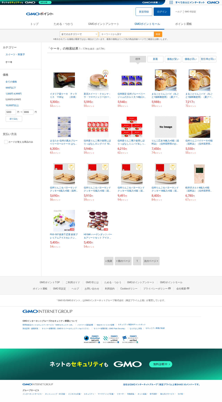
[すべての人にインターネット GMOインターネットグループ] (198, 2)
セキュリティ (89, 394)
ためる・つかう (63, 24)
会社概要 (181, 288)
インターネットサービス (32, 394)
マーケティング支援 (105, 394)
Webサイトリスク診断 (105, 325)
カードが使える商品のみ (20, 142)
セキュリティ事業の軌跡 (155, 328)
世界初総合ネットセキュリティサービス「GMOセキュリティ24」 (48, 325)
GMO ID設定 (190, 11)
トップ (34, 24)
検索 (158, 34)
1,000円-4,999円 (14, 93)
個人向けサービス (167, 394)
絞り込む (14, 119)
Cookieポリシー (129, 288)
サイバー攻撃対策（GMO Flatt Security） (110, 328)
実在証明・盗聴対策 (30, 328)
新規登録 (144, 11)
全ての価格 (11, 81)
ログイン (162, 11)
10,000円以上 (12, 105)
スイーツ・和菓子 (15, 54)
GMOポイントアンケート (103, 24)
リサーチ (120, 394)
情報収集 (130, 394)
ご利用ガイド (73, 282)
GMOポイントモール (147, 24)
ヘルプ (179, 11)
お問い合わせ (92, 288)
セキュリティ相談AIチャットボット (132, 324)
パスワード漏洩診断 (85, 325)
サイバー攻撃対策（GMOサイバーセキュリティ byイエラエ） (66, 328)
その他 (180, 394)
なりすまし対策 (136, 328)
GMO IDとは (92, 282)
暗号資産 (153, 394)
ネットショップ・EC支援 (55, 394)
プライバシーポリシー (155, 288)
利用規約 (110, 288)
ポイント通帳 (183, 24)
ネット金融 (142, 394)
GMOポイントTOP (50, 282)
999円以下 (11, 87)
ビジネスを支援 (74, 394)
